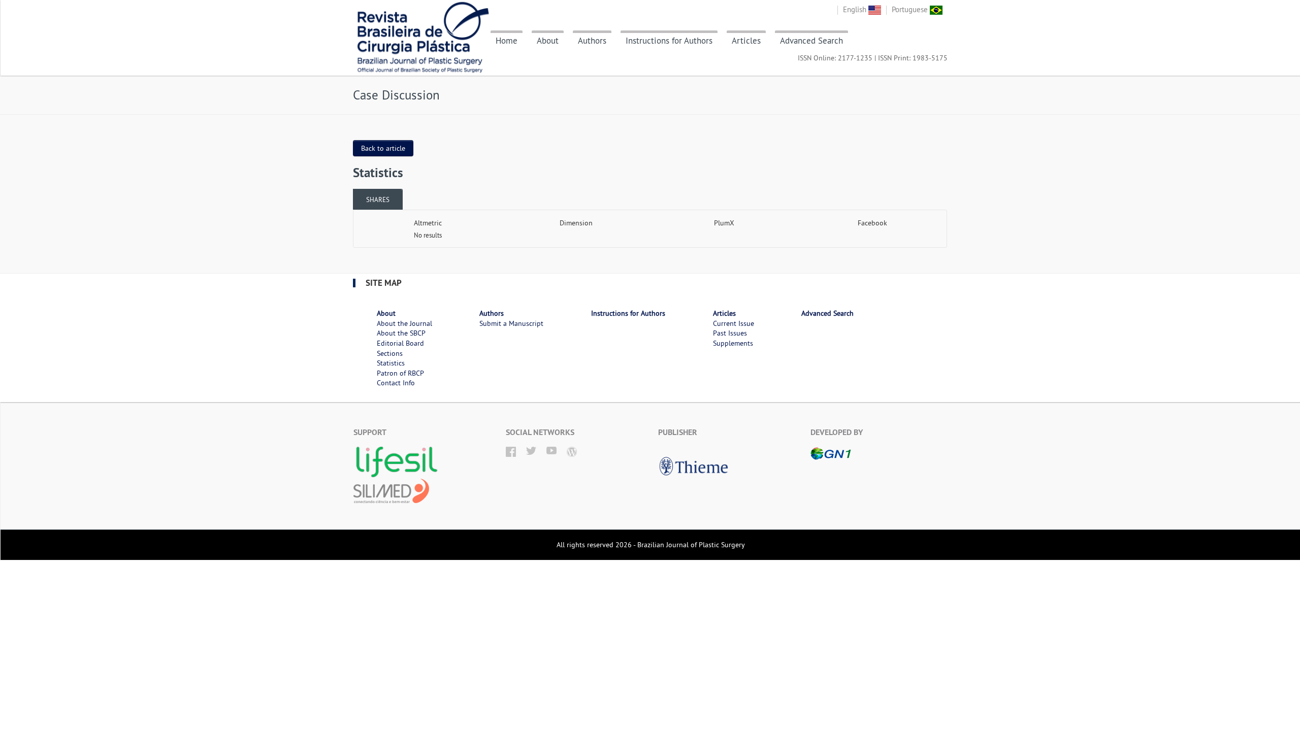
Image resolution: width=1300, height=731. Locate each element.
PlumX (724, 222)
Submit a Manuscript (511, 323)
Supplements (733, 343)
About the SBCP (401, 333)
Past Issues (730, 333)
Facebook (872, 222)
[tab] (378, 199)
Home (506, 40)
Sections (390, 353)
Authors (592, 40)
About (548, 40)
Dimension (576, 222)
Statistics (391, 363)
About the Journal (404, 323)
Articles (746, 40)
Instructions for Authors (669, 40)
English (855, 9)
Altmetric (428, 222)
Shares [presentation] (377, 199)
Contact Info (396, 382)
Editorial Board (400, 343)
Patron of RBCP (400, 373)
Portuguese (911, 9)
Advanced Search (811, 40)
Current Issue (733, 323)
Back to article (383, 148)
